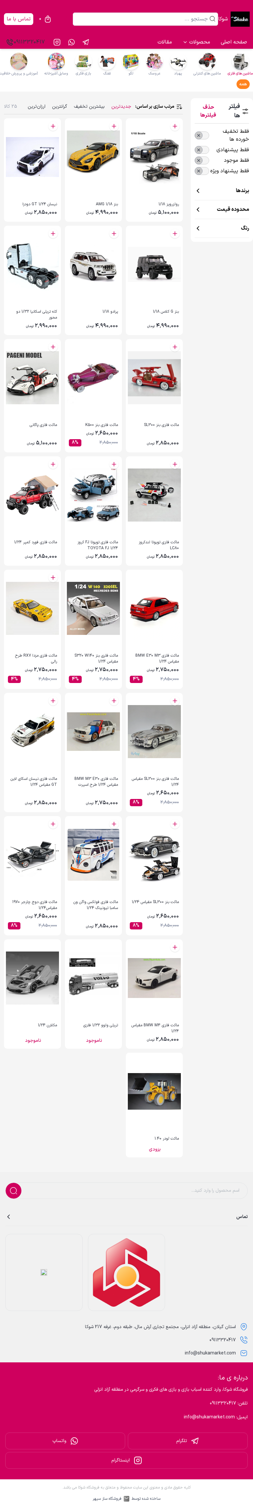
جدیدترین (121, 106)
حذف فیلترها (208, 111)
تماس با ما (19, 19)
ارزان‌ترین (36, 106)
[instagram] (57, 42)
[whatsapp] (71, 42)
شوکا (223, 19)
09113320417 (29, 42)
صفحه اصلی (234, 42)
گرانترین (59, 106)
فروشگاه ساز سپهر (107, 1499)
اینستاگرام (120, 1460)
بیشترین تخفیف (89, 106)
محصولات (199, 42)
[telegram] (86, 42)
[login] (65, 19)
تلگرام (181, 1440)
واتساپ (59, 1440)
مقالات (164, 42)
